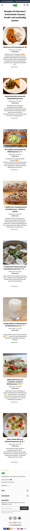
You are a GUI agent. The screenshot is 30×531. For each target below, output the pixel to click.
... (15, 449)
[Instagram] (15, 518)
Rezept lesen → (15, 67)
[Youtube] (19, 518)
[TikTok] (10, 518)
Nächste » (6, 470)
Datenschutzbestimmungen (7, 512)
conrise (9, 485)
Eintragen (24, 508)
